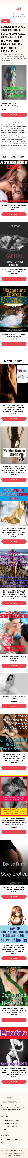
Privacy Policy (11, 1155)
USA (3, 2)
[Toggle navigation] (3, 11)
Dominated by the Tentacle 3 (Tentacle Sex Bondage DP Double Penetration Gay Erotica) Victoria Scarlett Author (14, 1011)
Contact (5, 21)
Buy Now (14, 114)
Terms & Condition (18, 1153)
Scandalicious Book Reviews (11, 1120)
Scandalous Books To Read (11, 1123)
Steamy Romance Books (10, 1126)
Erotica (14, 103)
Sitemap (18, 1155)
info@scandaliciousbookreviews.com (18, 2)
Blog (5, 1129)
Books (10, 103)
